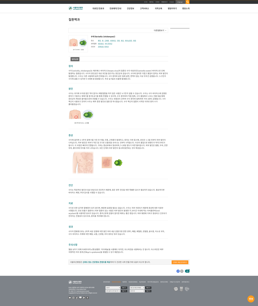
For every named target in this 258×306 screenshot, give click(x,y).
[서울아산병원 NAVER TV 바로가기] (84, 297)
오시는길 (172, 2)
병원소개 (185, 8)
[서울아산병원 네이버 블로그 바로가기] (80, 297)
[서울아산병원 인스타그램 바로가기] (73, 297)
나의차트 (157, 2)
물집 (99, 40)
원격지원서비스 (185, 282)
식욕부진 (113, 40)
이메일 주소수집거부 (175, 282)
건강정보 (130, 8)
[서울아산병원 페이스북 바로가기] (77, 297)
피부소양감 (128, 40)
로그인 (145, 2)
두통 (118, 40)
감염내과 (101, 47)
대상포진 (101, 44)
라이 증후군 (108, 44)
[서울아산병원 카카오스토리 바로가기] (87, 297)
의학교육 (158, 8)
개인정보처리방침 (116, 282)
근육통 (107, 40)
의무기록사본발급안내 (153, 282)
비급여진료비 (142, 282)
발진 (122, 40)
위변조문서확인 (164, 282)
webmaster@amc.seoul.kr (82, 291)
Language (180, 2)
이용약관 (124, 282)
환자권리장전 (106, 282)
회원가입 (151, 2)
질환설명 (75, 59)
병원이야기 (172, 8)
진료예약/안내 (115, 8)
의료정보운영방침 (132, 282)
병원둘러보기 (164, 2)
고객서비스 (144, 8)
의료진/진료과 (98, 8)
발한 (134, 40)
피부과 (106, 47)
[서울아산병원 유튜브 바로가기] (70, 297)
